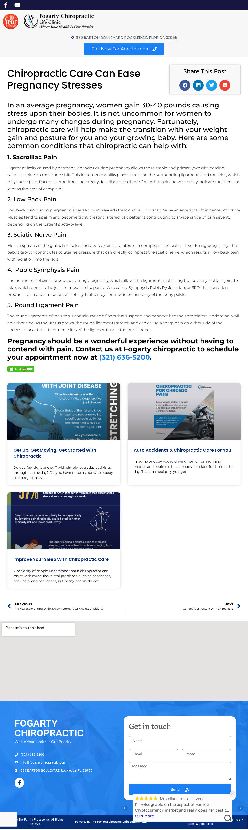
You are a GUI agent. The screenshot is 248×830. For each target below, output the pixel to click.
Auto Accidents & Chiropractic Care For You (182, 450)
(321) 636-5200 (124, 357)
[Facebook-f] (19, 783)
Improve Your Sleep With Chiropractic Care (61, 559)
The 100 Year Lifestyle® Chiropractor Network (120, 821)
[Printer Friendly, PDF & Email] (20, 368)
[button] (184, 85)
